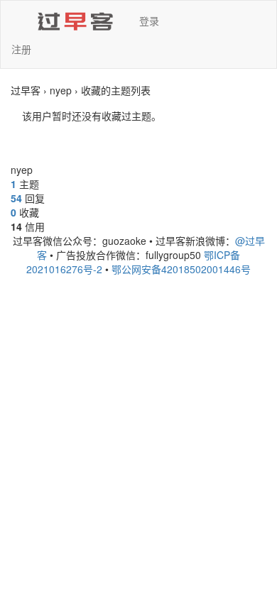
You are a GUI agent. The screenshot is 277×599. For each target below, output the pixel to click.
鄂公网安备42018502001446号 (181, 269)
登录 (149, 20)
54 (16, 198)
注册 (21, 49)
